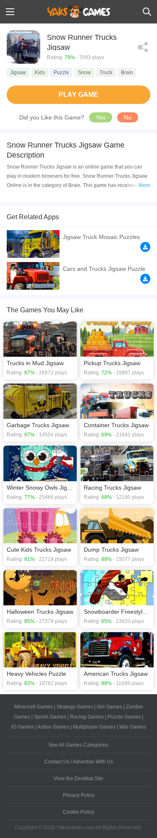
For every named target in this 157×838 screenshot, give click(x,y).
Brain (127, 72)
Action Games (53, 727)
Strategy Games (75, 707)
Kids (40, 72)
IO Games (22, 727)
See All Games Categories (78, 745)
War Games (132, 727)
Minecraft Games (33, 707)
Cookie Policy (78, 812)
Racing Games (87, 717)
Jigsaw (18, 72)
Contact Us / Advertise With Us (78, 762)
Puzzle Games (124, 717)
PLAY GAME (78, 94)
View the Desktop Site (78, 778)
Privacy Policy (79, 795)
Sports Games (50, 717)
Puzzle (61, 72)
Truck (106, 72)
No (127, 117)
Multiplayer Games (94, 727)
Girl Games (109, 707)
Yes (101, 117)
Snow (84, 72)
